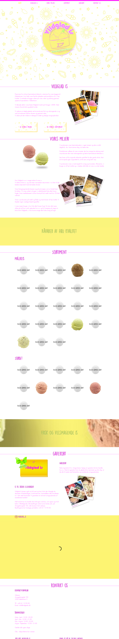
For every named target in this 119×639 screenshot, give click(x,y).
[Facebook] (88, 614)
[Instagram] (16, 517)
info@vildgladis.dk (24, 570)
